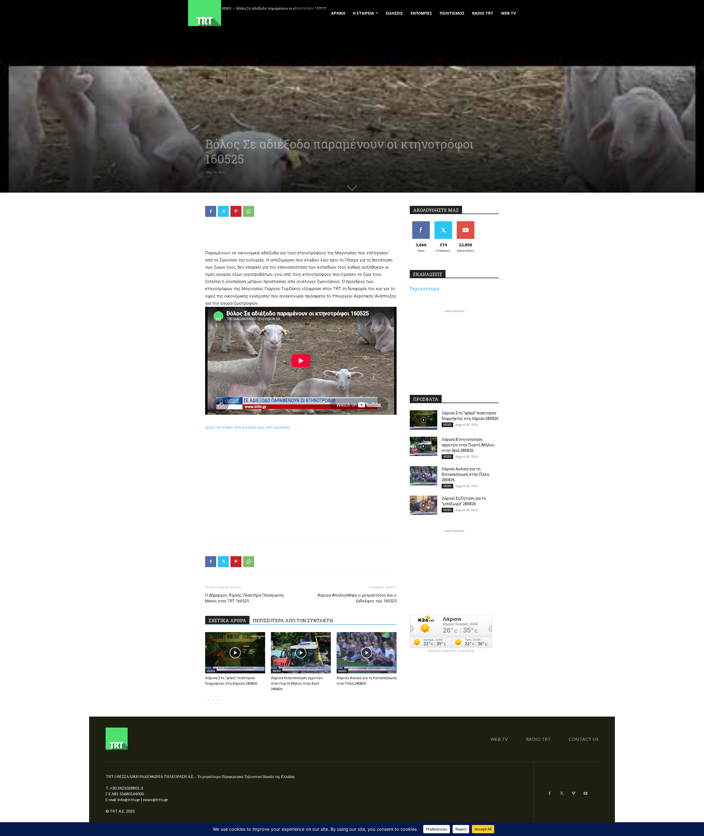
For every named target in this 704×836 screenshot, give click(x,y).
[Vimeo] (573, 793)
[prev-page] (208, 699)
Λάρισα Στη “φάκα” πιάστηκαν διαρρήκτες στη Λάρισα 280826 (470, 415)
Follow (443, 223)
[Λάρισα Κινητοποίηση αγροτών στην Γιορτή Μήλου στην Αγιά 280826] (301, 652)
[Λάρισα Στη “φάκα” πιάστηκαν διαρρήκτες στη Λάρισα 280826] (235, 652)
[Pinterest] (235, 211)
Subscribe (465, 223)
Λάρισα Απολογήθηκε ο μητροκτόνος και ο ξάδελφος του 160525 (357, 598)
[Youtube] (585, 793)
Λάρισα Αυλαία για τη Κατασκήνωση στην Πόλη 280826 (465, 474)
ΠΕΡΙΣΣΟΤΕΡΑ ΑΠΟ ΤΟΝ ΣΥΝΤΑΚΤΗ (293, 620)
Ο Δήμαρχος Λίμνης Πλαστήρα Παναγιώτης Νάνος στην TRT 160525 (244, 598)
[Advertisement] (301, 235)
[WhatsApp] (248, 211)
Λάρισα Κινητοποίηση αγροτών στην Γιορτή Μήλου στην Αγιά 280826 (297, 683)
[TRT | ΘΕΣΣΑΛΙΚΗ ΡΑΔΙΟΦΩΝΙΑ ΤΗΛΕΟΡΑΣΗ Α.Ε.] (238, 13)
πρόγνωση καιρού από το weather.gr (451, 650)
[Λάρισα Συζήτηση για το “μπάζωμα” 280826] (423, 505)
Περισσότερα (424, 289)
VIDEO (211, 671)
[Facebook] (210, 211)
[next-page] (217, 699)
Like (421, 223)
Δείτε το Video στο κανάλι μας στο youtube (247, 427)
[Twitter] (223, 211)
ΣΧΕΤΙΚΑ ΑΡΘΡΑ (227, 620)
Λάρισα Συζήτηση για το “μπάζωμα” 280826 (464, 501)
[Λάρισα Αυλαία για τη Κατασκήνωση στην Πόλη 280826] (367, 652)
